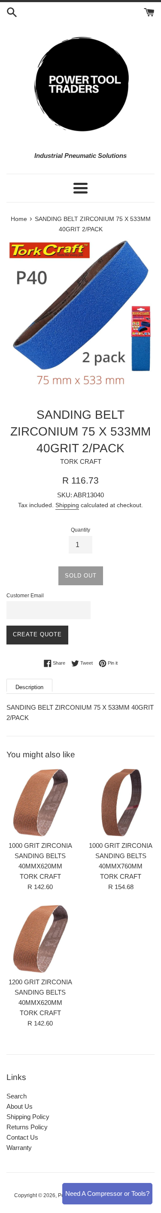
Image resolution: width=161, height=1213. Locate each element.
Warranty (19, 1147)
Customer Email (25, 596)
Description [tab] (29, 687)
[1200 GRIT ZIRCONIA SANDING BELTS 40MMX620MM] (40, 939)
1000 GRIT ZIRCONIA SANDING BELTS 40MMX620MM (40, 856)
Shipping (67, 505)
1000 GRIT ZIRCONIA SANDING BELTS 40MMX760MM (120, 856)
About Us (19, 1106)
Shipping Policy (27, 1116)
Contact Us (22, 1137)
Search (16, 1096)
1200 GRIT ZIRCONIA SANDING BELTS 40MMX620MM (40, 992)
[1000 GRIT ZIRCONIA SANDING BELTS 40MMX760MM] (121, 803)
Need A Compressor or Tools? (107, 1193)
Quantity (80, 530)
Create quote (37, 634)
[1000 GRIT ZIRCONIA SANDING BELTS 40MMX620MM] (40, 803)
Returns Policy (27, 1127)
